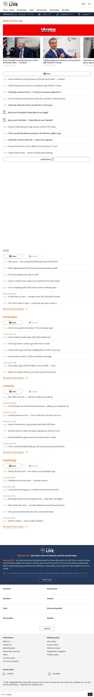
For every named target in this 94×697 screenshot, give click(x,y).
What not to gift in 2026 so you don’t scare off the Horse (32, 372)
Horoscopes (42, 10)
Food (5, 608)
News (11, 10)
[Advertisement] (47, 203)
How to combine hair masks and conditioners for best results (34, 281)
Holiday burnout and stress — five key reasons (28, 480)
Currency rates (9, 658)
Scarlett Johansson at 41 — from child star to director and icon (34, 415)
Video (67, 10)
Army (5, 10)
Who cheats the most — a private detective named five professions (36, 505)
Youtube (10, 673)
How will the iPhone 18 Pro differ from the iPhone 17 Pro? (32, 146)
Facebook (56, 673)
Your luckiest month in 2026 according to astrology (29, 356)
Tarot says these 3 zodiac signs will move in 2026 (29, 343)
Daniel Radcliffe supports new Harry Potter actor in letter (32, 437)
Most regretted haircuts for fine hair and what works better (33, 268)
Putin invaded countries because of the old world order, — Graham (36, 79)
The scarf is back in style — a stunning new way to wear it (32, 303)
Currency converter (11, 661)
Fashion (50, 598)
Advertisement (9, 648)
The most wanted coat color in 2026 (23, 274)
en (83, 4)
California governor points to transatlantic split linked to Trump (34, 85)
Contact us (7, 645)
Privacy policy (52, 645)
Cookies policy (53, 654)
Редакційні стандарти (56, 651)
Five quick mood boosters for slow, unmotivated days (31, 511)
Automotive (52, 589)
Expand (47, 628)
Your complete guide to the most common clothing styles (32, 287)
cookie (9, 694)
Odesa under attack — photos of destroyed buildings (30, 152)
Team (5, 654)
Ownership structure (11, 651)
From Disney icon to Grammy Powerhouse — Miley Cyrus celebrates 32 (38, 406)
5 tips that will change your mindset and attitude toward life (33, 489)
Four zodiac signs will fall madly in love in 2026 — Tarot (31, 365)
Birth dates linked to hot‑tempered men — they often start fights (35, 499)
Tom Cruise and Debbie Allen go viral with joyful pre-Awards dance (36, 446)
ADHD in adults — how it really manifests (25, 521)
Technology (22, 10)
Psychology (54, 10)
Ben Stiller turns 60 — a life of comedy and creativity (30, 397)
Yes (90, 694)
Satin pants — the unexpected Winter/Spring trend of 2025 (33, 261)
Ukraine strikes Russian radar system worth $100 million (32, 127)
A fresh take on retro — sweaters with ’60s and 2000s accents (34, 296)
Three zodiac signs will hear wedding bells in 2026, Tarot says (34, 350)
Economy (7, 589)
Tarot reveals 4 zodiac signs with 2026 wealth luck (29, 337)
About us (6, 641)
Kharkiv (50, 618)
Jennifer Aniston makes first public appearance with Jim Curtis (34, 431)
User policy (51, 641)
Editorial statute (53, 648)
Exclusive (7, 598)
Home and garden (54, 608)
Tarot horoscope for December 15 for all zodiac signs (30, 328)
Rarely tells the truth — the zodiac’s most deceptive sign (31, 471)
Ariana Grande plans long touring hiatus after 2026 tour (31, 424)
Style (31, 10)
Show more (47, 579)
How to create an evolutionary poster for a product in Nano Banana (36, 98)
